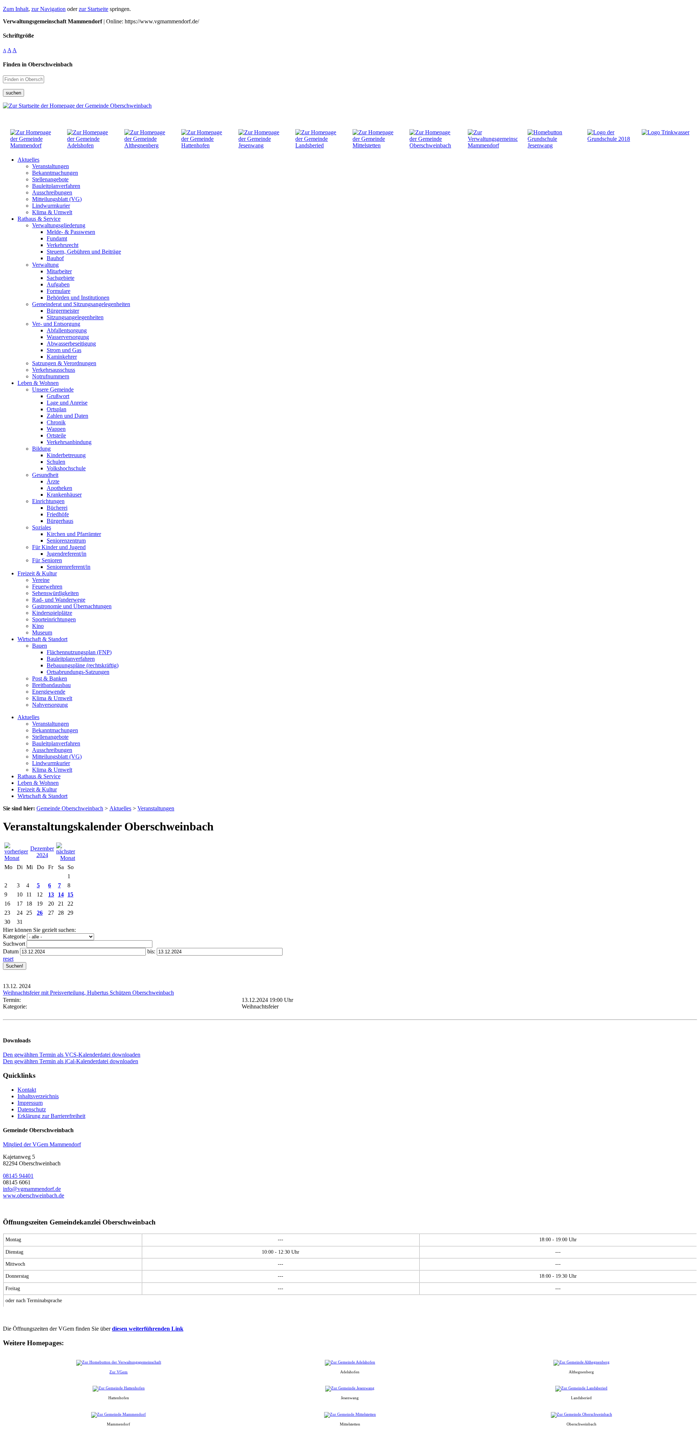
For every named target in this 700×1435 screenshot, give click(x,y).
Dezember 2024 (42, 851)
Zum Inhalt (15, 9)
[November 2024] (16, 858)
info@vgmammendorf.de (32, 1189)
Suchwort (14, 944)
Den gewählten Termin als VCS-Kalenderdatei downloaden (71, 1055)
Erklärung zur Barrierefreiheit (51, 1116)
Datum (11, 951)
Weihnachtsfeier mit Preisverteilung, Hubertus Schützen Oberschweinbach (88, 993)
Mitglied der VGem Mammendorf (42, 1144)
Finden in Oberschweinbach (38, 64)
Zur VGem (118, 1372)
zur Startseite (93, 9)
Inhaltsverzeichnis (38, 1096)
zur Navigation (48, 9)
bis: (151, 951)
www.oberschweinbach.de (33, 1195)
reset (8, 959)
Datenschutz (32, 1109)
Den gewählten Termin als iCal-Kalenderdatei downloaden (70, 1061)
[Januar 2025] (65, 858)
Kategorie (14, 936)
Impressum (30, 1103)
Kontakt (27, 1090)
